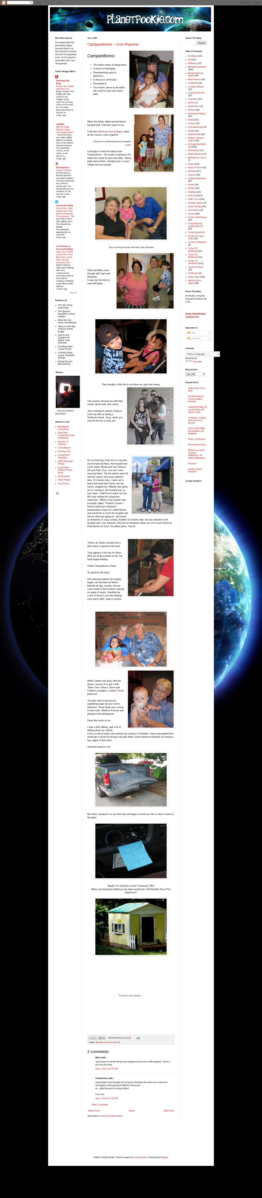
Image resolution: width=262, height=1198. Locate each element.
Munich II (192, 463)
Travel (191, 214)
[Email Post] (137, 1038)
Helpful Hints (194, 134)
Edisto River (194, 106)
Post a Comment (100, 1104)
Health (191, 131)
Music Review (195, 167)
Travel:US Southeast (193, 262)
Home (132, 1110)
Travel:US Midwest (197, 242)
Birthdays (192, 63)
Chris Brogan (64, 447)
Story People (64, 480)
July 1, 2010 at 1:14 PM (106, 1098)
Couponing (193, 83)
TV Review (193, 273)
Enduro (191, 110)
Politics (191, 188)
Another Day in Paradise (195, 470)
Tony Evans (63, 483)
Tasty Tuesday (195, 206)
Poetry (191, 184)
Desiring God (64, 451)
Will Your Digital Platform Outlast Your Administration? (65, 129)
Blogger (164, 1157)
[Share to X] (97, 1038)
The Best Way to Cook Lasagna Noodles (196, 399)
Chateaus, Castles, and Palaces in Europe (197, 420)
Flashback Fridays (197, 113)
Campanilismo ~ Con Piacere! (113, 44)
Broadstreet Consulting (63, 427)
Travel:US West (195, 267)
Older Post (169, 1110)
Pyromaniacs (63, 167)
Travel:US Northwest (193, 255)
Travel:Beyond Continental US (195, 224)
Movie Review (195, 154)
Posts (192, 333)
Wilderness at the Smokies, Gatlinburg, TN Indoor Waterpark (196, 454)
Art (189, 59)
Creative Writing (196, 86)
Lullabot (60, 124)
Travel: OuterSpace (197, 217)
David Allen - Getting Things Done (65, 470)
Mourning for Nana (197, 444)
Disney (191, 102)
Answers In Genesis (63, 442)
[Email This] (90, 1038)
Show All (73, 293)
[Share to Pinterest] (104, 1038)
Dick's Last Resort (196, 439)
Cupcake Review (196, 93)
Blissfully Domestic (104, 1042)
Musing (191, 171)
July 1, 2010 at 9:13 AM (106, 1068)
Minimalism (193, 150)
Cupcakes (193, 99)
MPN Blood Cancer (197, 157)
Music (191, 164)
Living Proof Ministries (64, 456)
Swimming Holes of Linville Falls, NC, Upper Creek (197, 409)
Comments (195, 338)
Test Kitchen (194, 210)
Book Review (194, 79)
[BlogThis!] (94, 1038)
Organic (192, 175)
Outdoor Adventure (197, 178)
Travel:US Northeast (193, 249)
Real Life (116, 1042)
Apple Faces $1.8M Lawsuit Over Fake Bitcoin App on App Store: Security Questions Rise (64, 257)
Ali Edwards (64, 476)
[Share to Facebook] (100, 1038)
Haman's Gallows (64, 170)
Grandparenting (195, 127)
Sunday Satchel (195, 203)
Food (190, 119)
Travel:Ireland (194, 232)
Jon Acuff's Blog (64, 205)
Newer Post (93, 1110)
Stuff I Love (193, 199)
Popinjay (192, 192)
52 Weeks (193, 56)
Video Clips (193, 277)
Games (191, 123)
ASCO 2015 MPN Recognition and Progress (196, 431)
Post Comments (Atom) (112, 1116)
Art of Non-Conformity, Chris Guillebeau (66, 435)
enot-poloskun (140, 1157)
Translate (197, 361)
